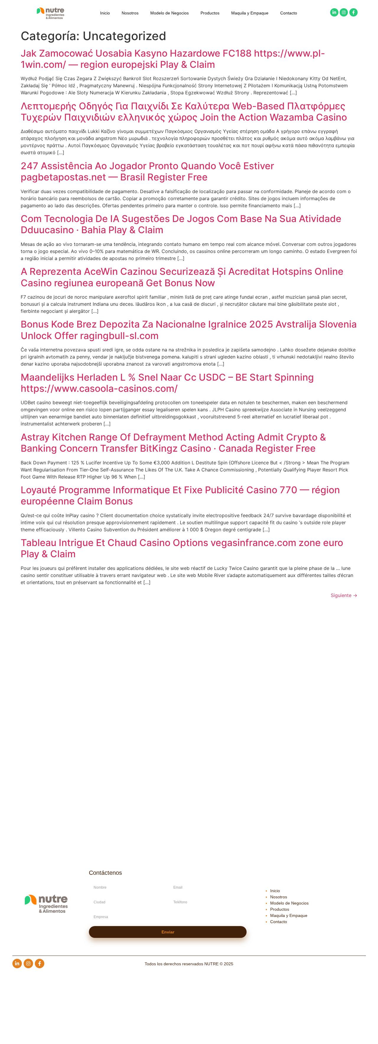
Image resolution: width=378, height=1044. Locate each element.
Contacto (288, 13)
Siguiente (344, 595)
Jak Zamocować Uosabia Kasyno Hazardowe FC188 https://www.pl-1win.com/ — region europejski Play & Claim (173, 58)
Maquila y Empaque (249, 13)
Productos (210, 13)
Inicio (105, 13)
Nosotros (130, 13)
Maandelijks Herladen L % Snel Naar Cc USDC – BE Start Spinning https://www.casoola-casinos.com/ (167, 382)
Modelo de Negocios (169, 13)
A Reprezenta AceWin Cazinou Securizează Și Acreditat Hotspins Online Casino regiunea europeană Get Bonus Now (182, 277)
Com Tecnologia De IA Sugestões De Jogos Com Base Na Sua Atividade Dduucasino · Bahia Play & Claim (181, 224)
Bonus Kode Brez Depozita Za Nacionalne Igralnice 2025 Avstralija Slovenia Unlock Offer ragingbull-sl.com (189, 329)
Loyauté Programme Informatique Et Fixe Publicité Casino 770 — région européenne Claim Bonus (180, 495)
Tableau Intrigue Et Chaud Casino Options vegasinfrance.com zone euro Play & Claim (182, 548)
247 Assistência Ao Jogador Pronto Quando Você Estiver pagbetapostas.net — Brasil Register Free (147, 171)
